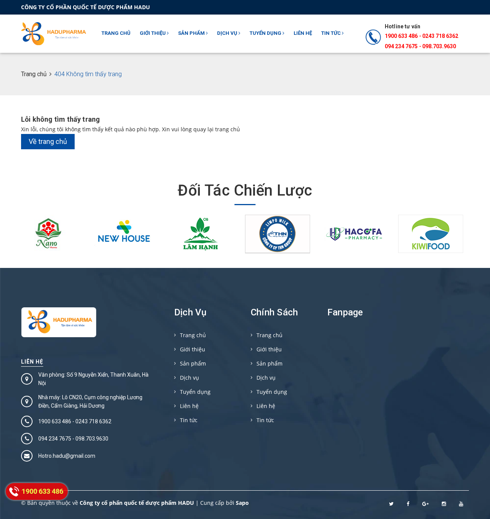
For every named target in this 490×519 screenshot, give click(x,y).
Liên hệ (303, 33)
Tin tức (331, 33)
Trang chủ (116, 33)
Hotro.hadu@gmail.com (66, 456)
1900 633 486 (401, 36)
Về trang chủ (48, 141)
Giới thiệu (153, 33)
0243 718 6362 (440, 36)
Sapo (242, 502)
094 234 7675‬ (401, 46)
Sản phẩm (192, 33)
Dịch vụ (227, 33)
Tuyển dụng (266, 33)
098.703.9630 (439, 46)
